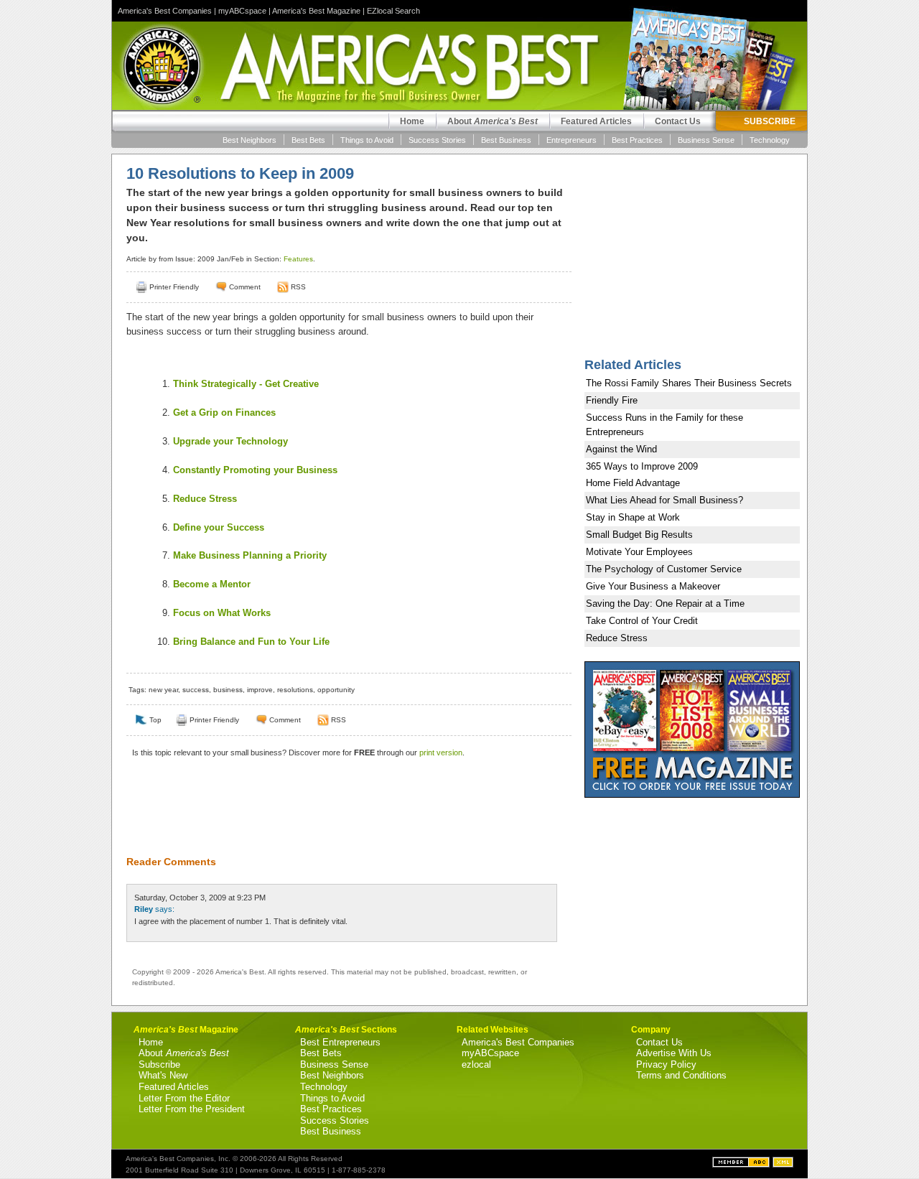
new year (163, 690)
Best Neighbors (249, 140)
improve (260, 690)
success (195, 690)
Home (412, 121)
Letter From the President (192, 1109)
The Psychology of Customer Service (664, 569)
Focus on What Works (222, 612)
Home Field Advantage (633, 482)
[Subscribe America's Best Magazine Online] (283, 287)
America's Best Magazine (316, 10)
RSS (298, 287)
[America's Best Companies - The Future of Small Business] (742, 1164)
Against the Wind (621, 449)
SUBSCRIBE (770, 121)
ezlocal (476, 1064)
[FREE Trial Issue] (692, 794)
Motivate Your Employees (639, 551)
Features (298, 259)
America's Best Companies (165, 10)
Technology (770, 140)
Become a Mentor (212, 584)
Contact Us (678, 121)
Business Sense (706, 140)
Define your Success (218, 527)
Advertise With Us (674, 1053)
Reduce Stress (205, 498)
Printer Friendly (174, 287)
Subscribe (159, 1064)
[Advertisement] (342, 815)
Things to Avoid (366, 140)
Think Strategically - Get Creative (246, 383)
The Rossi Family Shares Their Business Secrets (689, 383)
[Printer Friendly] (141, 287)
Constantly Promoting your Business (255, 470)
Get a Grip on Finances (224, 412)
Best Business (506, 140)
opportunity (336, 690)
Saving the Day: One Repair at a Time (665, 603)
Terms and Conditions (681, 1075)
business (228, 690)
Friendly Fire (612, 400)
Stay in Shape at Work (633, 517)
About (492, 121)
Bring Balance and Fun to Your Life (251, 641)
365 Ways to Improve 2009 (642, 466)
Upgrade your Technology (230, 441)
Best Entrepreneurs (340, 1042)
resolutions (295, 690)
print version (440, 752)
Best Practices (637, 140)
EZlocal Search (393, 10)
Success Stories (437, 140)
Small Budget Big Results (639, 534)
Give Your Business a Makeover (653, 586)
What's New (163, 1075)
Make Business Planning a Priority (250, 555)
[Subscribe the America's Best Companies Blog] (783, 1164)
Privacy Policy (666, 1064)
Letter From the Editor (184, 1098)
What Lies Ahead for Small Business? (664, 500)
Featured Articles (596, 121)
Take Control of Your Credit (642, 620)
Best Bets (308, 140)
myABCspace (242, 10)
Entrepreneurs (571, 140)
